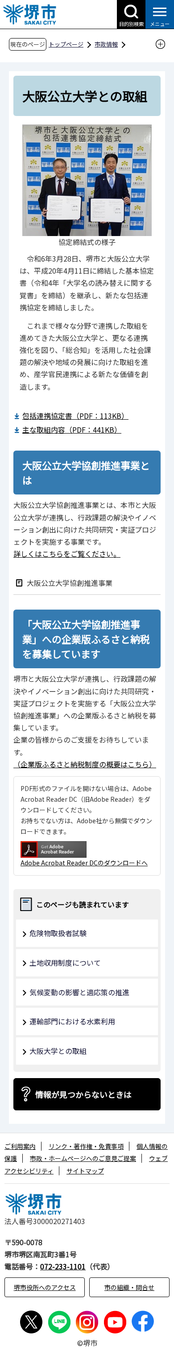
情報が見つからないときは (83, 1094)
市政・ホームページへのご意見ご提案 (83, 1158)
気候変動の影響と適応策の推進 (79, 992)
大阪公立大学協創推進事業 (69, 582)
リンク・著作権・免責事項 (86, 1146)
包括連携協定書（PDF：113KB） (75, 415)
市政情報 (106, 44)
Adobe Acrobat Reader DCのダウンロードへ (84, 862)
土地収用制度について (65, 962)
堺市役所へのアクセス (45, 1287)
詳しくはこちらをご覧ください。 (66, 553)
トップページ (66, 44)
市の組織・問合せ (129, 1287)
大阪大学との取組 (58, 1050)
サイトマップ (85, 1170)
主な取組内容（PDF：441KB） (71, 429)
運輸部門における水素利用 (72, 1021)
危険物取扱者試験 (58, 933)
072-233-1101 (63, 1266)
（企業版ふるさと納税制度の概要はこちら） (84, 764)
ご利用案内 (20, 1146)
